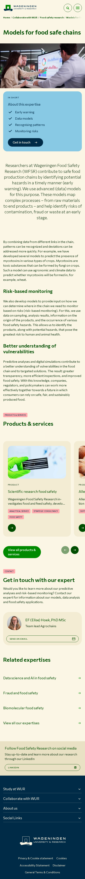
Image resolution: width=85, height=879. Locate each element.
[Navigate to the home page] (20, 8)
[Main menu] (78, 8)
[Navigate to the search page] (68, 8)
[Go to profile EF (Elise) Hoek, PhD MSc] (14, 623)
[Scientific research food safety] (12, 528)
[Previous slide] (65, 550)
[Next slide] (75, 550)
